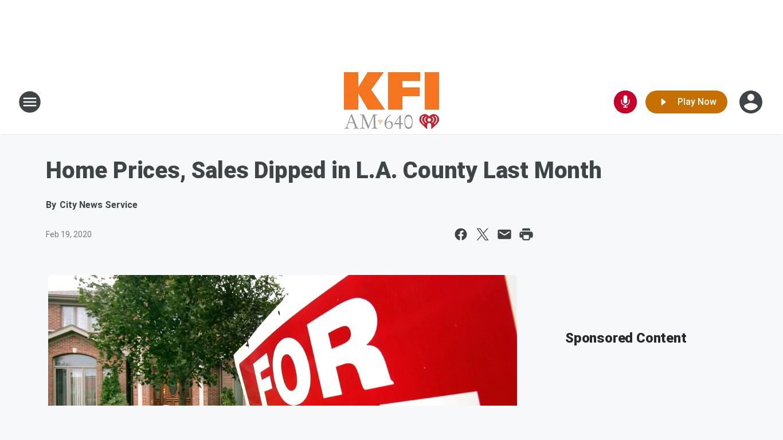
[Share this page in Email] (504, 234)
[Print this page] (526, 234)
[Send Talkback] (625, 102)
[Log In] (752, 102)
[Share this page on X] (483, 234)
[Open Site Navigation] (29, 102)
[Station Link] (391, 102)
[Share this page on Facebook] (461, 234)
